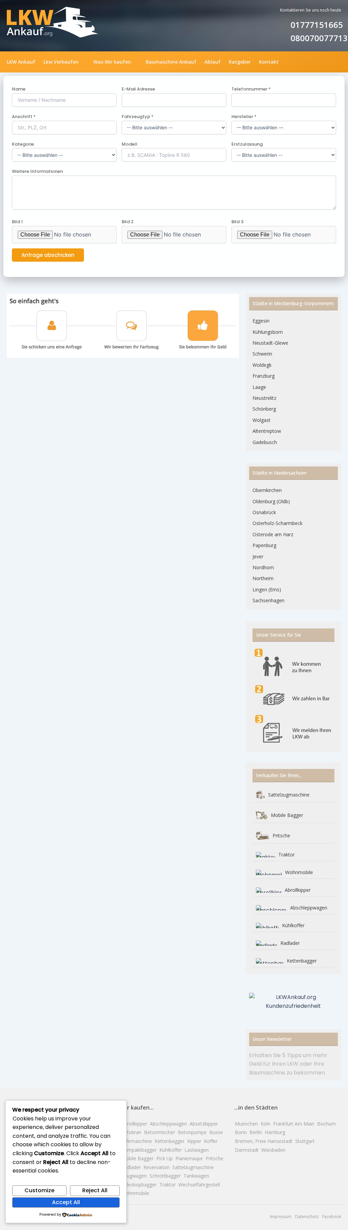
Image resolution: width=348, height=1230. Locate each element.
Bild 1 (17, 221)
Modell (129, 144)
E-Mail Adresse (138, 89)
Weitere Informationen (37, 171)
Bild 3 (237, 221)
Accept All (66, 1202)
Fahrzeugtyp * (138, 116)
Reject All (94, 1190)
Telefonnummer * (251, 89)
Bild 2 (128, 221)
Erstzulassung (247, 144)
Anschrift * (24, 116)
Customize (39, 1190)
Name (18, 89)
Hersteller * (244, 116)
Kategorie (23, 144)
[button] (64, 62)
